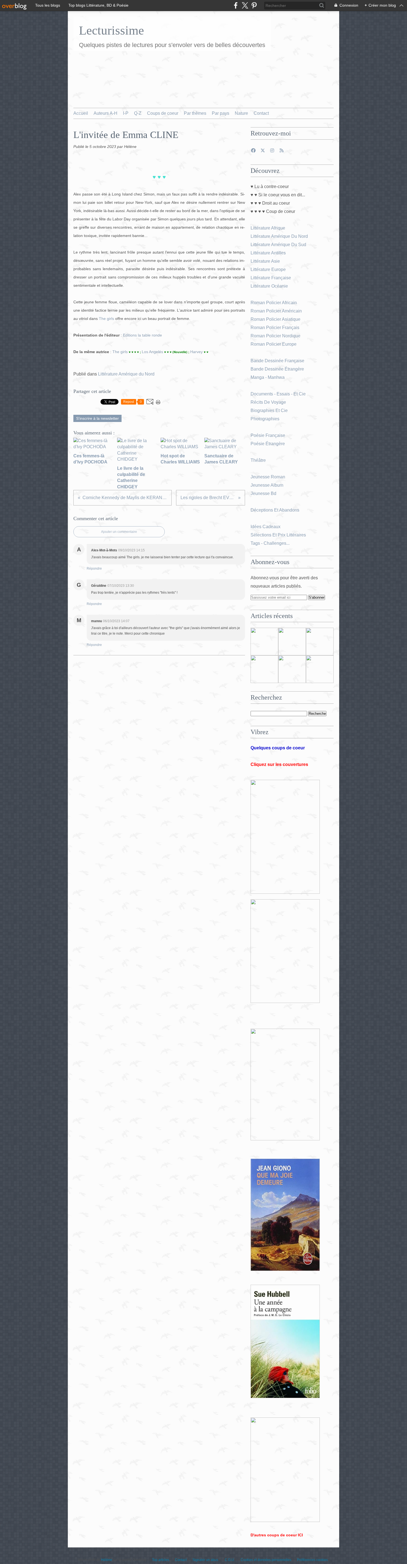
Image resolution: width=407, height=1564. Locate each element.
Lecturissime (111, 30)
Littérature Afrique (268, 228)
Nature (241, 113)
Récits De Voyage (269, 402)
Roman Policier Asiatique (275, 319)
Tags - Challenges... (270, 543)
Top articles (160, 1560)
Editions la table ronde (142, 335)
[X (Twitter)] (244, 5)
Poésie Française (268, 435)
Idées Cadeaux (265, 526)
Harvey (197, 352)
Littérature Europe (269, 269)
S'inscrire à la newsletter (97, 418)
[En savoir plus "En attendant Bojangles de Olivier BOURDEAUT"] (264, 669)
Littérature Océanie (269, 286)
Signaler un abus (205, 1560)
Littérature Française (271, 277)
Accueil (80, 113)
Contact (261, 113)
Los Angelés (153, 352)
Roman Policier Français (275, 327)
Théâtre (258, 460)
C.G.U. (230, 1560)
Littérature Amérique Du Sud (278, 244)
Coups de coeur (162, 113)
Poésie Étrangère (268, 443)
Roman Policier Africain (274, 302)
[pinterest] (254, 5)
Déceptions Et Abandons (275, 510)
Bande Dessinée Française (277, 360)
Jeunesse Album (267, 485)
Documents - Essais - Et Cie (279, 394)
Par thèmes (195, 113)
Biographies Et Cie (269, 410)
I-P (125, 113)
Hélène (106, 1560)
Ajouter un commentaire (119, 532)
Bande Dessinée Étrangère (277, 369)
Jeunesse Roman (268, 477)
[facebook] (235, 5)
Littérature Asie (266, 261)
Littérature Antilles (268, 253)
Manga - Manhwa (268, 377)
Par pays (220, 113)
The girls (107, 318)
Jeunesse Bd (264, 493)
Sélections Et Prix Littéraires (279, 535)
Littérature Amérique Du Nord (279, 236)
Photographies (265, 418)
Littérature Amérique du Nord (126, 374)
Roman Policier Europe (274, 344)
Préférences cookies (312, 1560)
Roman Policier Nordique (276, 335)
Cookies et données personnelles (266, 1560)
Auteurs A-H (105, 113)
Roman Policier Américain (277, 311)
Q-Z (137, 113)
